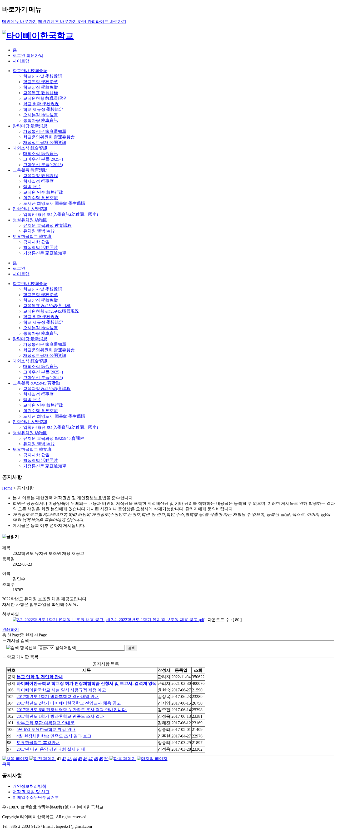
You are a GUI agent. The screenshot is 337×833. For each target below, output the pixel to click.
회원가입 (34, 55)
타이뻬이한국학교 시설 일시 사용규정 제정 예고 (61, 690)
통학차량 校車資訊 (40, 120)
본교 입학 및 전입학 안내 (40, 677)
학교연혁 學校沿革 (40, 81)
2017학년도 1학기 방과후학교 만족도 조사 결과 (60, 716)
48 (96, 758)
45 (80, 758)
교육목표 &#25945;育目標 (47, 305)
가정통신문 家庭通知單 (44, 131)
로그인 (19, 55)
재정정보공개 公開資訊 (44, 142)
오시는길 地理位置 (40, 115)
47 (90, 758)
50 (106, 758)
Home (7, 488)
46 (85, 758)
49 (101, 758)
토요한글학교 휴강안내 (38, 742)
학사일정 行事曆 (38, 181)
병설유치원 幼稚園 (30, 220)
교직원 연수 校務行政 (43, 192)
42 (64, 758)
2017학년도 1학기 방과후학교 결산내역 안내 (58, 696)
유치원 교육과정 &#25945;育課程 (53, 438)
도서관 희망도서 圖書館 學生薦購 (54, 203)
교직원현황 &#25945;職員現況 (51, 311)
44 (75, 758)
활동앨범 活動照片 (40, 247)
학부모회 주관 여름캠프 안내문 (46, 723)
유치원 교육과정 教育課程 (47, 225)
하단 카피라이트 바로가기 (102, 21)
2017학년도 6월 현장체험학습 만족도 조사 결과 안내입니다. (72, 709)
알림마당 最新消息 (30, 126)
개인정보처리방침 (29, 786)
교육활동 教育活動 (30, 170)
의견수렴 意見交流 (40, 198)
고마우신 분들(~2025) (43, 164)
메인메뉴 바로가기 (19, 21)
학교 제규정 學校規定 (43, 109)
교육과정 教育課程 (40, 175)
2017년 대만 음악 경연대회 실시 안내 (51, 749)
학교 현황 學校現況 (41, 104)
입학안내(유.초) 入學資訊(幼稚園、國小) (60, 214)
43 (69, 758)
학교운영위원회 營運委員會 (49, 137)
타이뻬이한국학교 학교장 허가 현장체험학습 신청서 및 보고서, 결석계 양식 (87, 683)
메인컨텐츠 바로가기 (58, 21)
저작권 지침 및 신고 (31, 792)
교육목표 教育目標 (40, 93)
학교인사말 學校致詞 (42, 76)
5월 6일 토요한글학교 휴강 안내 (46, 729)
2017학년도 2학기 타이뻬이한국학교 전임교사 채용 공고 (69, 703)
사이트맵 (21, 61)
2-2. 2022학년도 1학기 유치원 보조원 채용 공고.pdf (157, 619)
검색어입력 (65, 647)
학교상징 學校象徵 (40, 87)
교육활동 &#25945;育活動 (36, 383)
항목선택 (28, 647)
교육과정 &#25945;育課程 (47, 388)
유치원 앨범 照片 (39, 231)
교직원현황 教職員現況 (44, 98)
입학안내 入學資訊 (30, 209)
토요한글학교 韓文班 (32, 236)
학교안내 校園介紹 (30, 70)
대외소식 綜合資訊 (30, 148)
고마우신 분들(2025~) (43, 159)
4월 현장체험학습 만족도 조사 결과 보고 (54, 736)
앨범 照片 (32, 186)
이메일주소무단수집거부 (36, 797)
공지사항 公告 (36, 242)
